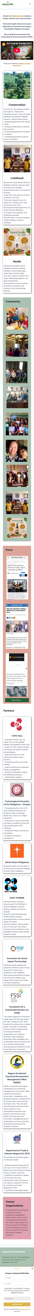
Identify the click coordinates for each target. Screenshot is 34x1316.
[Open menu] (30, 3)
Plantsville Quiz (18, 16)
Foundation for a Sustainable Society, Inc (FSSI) (17, 1010)
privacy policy (24, 1309)
